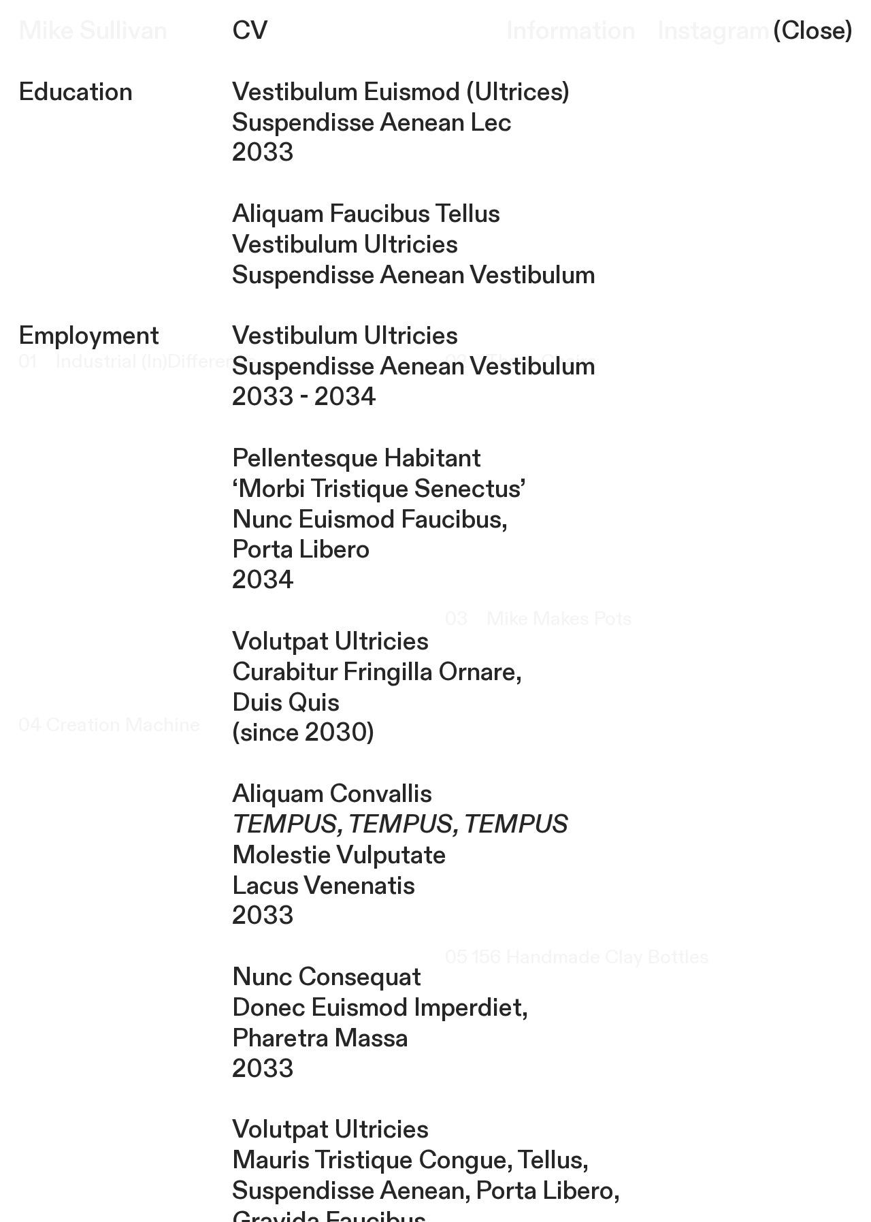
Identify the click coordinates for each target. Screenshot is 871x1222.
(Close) (813, 31)
